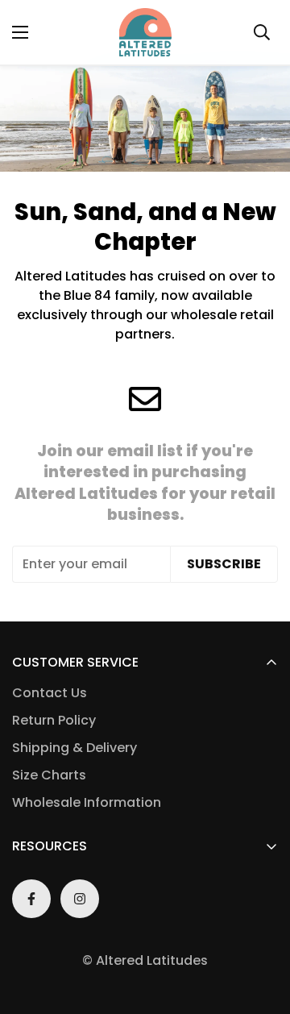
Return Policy (54, 720)
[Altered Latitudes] (145, 32)
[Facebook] (31, 898)
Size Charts (49, 775)
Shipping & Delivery (74, 747)
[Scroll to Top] (261, 928)
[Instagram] (79, 898)
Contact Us (49, 693)
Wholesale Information (86, 802)
